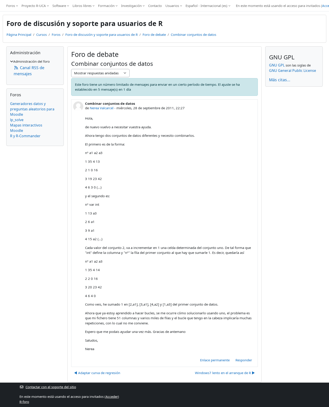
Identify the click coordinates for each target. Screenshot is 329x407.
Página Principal (18, 34)
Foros (10, 5)
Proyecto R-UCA (33, 5)
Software (59, 5)
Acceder (112, 396)
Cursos (41, 34)
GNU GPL (277, 65)
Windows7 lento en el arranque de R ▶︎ (225, 373)
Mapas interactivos (26, 125)
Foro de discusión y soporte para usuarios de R (101, 34)
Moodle (16, 130)
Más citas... (279, 79)
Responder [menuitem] (243, 360)
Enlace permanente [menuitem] (215, 360)
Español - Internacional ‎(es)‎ (206, 5)
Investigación (131, 5)
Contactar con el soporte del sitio (51, 387)
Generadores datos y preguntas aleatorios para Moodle (32, 109)
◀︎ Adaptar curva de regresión (97, 373)
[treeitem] (35, 68)
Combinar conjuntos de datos (193, 34)
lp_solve (17, 119)
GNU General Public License (292, 70)
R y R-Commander (25, 135)
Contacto (155, 5)
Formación (106, 5)
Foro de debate (154, 34)
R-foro (24, 401)
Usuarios (172, 5)
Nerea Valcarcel (101, 108)
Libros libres (82, 5)
